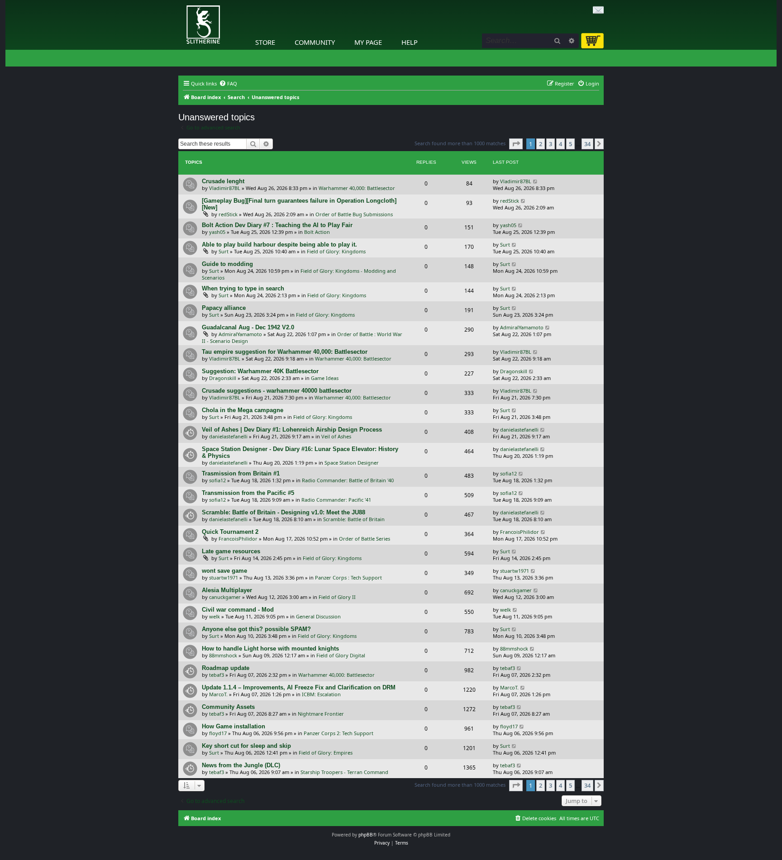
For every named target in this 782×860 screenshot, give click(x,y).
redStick (228, 214)
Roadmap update (225, 668)
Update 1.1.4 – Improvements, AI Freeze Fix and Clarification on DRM (299, 687)
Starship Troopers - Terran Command (344, 772)
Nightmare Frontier (321, 713)
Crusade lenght (223, 181)
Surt (224, 251)
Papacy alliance (224, 307)
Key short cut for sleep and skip (246, 745)
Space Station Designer (351, 462)
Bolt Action (317, 231)
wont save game (224, 570)
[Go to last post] (536, 181)
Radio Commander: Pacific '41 (336, 499)
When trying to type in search (243, 288)
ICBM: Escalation (321, 694)
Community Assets (228, 706)
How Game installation (233, 726)
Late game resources (231, 551)
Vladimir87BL (224, 188)
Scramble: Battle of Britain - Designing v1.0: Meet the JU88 (283, 512)
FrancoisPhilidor (238, 538)
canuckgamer (225, 597)
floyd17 (218, 733)
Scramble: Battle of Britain (354, 519)
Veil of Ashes (336, 436)
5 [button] (570, 144)
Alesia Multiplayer (227, 590)
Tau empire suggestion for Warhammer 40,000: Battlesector (284, 351)
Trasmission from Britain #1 (241, 473)
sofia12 (217, 480)
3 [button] (550, 144)
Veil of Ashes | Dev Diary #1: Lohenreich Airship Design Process (292, 429)
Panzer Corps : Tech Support (348, 577)
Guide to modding (227, 264)
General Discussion (318, 616)
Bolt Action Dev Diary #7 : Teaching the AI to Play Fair (277, 225)
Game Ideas (325, 378)
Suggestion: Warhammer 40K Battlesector (260, 371)
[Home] (180, 2)
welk (214, 616)
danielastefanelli (228, 436)
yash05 (217, 231)
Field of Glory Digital (340, 655)
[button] (516, 143)
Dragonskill (222, 378)
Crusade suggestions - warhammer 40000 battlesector (277, 390)
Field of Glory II (337, 597)
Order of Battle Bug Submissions (354, 214)
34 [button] (587, 144)
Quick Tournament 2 (230, 531)
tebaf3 (216, 674)
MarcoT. (218, 694)
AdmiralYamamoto (240, 334)
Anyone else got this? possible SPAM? (256, 629)
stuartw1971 (223, 577)
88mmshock (223, 655)
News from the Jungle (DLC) (241, 765)
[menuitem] (228, 83)
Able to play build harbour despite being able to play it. (279, 244)
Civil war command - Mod (238, 609)
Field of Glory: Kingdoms (336, 251)
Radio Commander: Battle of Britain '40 (348, 480)
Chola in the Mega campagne (242, 410)
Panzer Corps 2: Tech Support (338, 733)
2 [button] (540, 144)
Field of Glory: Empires (326, 752)
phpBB (365, 834)
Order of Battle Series (364, 538)
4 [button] (560, 144)
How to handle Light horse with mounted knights (270, 648)
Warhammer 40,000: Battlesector (357, 188)
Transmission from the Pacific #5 (248, 492)
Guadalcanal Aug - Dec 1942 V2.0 (248, 327)
